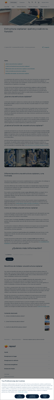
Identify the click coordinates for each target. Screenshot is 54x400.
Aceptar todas (45, 396)
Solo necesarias (19, 396)
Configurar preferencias (32, 396)
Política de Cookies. (23, 392)
